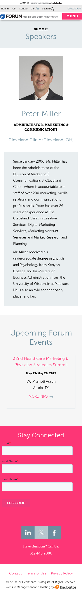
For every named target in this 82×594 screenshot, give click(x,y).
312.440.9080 (41, 553)
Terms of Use (36, 573)
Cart (33, 8)
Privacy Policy (62, 573)
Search (46, 8)
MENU (72, 16)
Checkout (74, 8)
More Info (38, 396)
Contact (23, 8)
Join (13, 8)
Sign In (5, 8)
